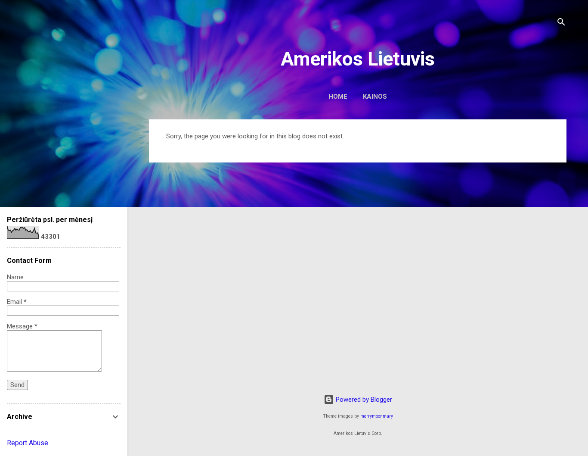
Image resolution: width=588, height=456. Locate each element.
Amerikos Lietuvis (358, 58)
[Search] (561, 23)
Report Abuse (27, 443)
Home (337, 96)
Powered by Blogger (363, 399)
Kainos (375, 96)
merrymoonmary (376, 416)
